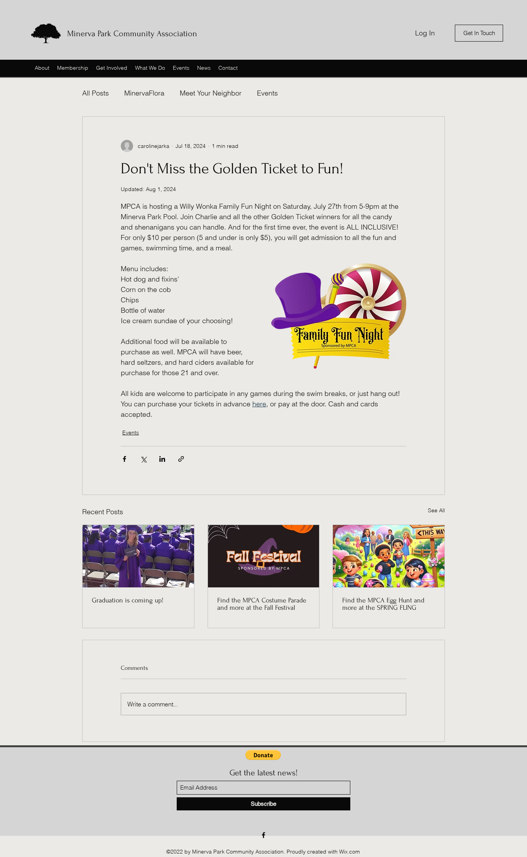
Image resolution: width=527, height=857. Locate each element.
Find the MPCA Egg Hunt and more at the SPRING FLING (383, 604)
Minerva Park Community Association (132, 33)
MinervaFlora (144, 93)
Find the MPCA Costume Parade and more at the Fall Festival (261, 604)
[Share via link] (181, 459)
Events (267, 93)
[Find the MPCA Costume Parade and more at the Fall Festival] (263, 556)
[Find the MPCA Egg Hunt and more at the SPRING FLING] (388, 556)
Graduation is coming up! (128, 600)
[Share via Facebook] (124, 459)
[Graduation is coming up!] (138, 556)
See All (436, 510)
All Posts (95, 93)
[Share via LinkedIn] (162, 459)
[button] (263, 755)
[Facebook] (263, 835)
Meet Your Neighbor (211, 93)
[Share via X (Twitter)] (143, 459)
